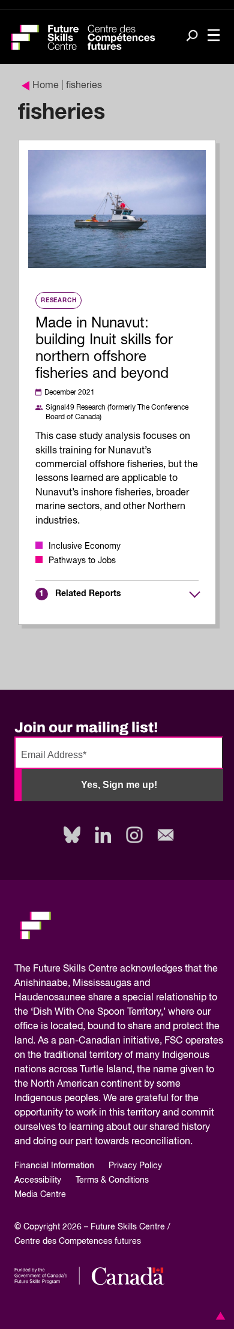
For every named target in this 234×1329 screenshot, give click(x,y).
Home (45, 86)
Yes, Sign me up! (119, 785)
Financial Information (54, 1166)
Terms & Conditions (112, 1180)
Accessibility (37, 1180)
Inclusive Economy (85, 546)
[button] (218, 1316)
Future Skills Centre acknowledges (107, 969)
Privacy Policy (135, 1166)
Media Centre (40, 1194)
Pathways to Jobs (82, 561)
